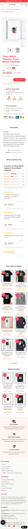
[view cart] (26, 4)
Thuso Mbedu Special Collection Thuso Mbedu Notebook (8, 386)
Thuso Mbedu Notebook (7, 11)
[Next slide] (24, 30)
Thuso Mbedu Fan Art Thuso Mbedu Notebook (20, 408)
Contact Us (4, 486)
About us (4, 464)
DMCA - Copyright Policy (7, 470)
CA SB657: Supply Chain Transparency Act (12, 472)
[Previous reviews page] (17, 256)
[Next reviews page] (24, 256)
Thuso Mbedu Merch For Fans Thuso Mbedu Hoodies (21, 331)
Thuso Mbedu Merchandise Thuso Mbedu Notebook (20, 386)
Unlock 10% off (3, 522)
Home (2, 9)
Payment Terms (5, 481)
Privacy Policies (5, 468)
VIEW (7, 280)
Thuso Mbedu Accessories (13, 9)
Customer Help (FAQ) (7, 488)
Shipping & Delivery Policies (8, 479)
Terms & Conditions (6, 466)
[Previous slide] (3, 30)
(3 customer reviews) (14, 65)
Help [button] (25, 527)
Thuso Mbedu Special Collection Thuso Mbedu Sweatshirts (7, 354)
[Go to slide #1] (10, 50)
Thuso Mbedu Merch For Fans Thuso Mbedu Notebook (8, 408)
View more (14, 363)
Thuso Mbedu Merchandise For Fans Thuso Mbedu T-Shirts (20, 285)
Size (3, 70)
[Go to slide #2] (18, 50)
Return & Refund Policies (7, 484)
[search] (22, 4)
